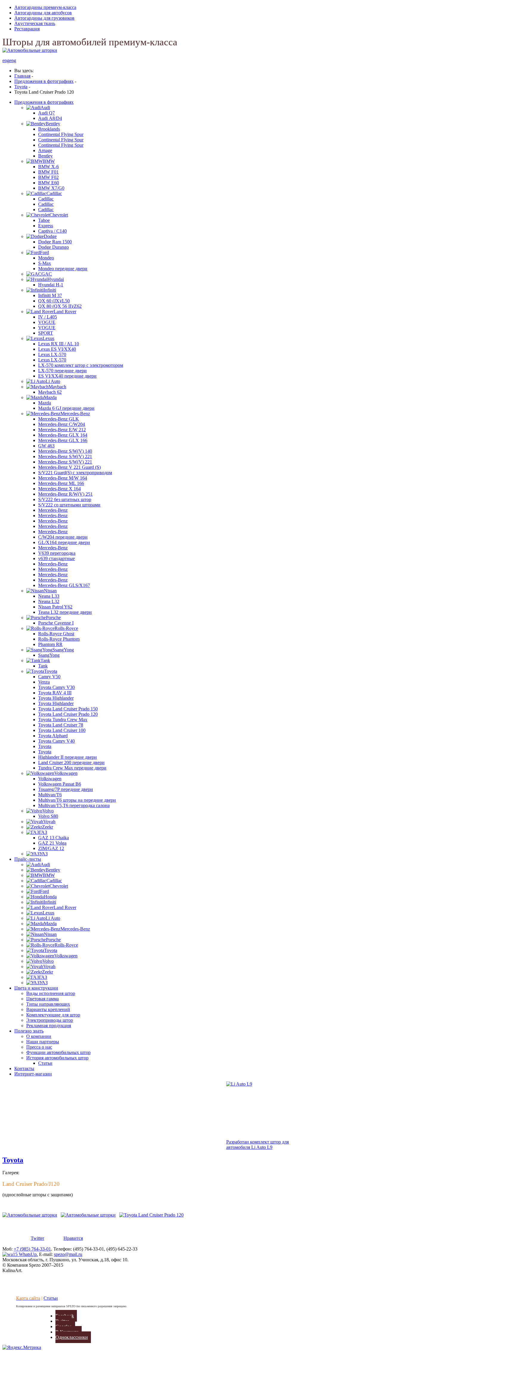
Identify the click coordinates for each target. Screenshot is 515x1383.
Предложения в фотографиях (44, 102)
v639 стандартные (56, 558)
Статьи (45, 1063)
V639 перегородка (56, 553)
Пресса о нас (39, 1047)
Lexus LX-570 (52, 354)
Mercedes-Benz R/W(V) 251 (65, 494)
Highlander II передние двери (67, 757)
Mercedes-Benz (53, 510)
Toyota (44, 746)
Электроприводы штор (49, 1020)
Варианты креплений (48, 1009)
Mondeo (46, 257)
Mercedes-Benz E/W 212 (62, 429)
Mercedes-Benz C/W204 (61, 424)
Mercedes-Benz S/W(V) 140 (65, 451)
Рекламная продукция (48, 1025)
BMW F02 (48, 177)
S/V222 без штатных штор (64, 499)
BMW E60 (48, 182)
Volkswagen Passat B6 (59, 783)
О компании (38, 1036)
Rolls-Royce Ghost (56, 633)
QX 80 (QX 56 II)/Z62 (60, 306)
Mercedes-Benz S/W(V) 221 (65, 456)
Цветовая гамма (42, 998)
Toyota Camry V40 (56, 741)
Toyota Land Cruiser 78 (60, 724)
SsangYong (49, 655)
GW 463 (46, 445)
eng (5, 60)
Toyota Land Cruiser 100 (62, 730)
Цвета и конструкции (36, 987)
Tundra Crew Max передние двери (72, 767)
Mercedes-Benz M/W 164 (62, 477)
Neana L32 (48, 601)
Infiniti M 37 (50, 295)
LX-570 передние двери (62, 370)
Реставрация (27, 28)
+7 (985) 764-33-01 (32, 1248)
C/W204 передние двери (63, 537)
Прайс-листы (27, 859)
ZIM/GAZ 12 (51, 848)
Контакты (24, 1068)
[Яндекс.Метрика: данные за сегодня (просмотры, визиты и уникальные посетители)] (21, 1347)
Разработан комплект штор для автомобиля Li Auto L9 (257, 1144)
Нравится (73, 1238)
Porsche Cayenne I (56, 622)
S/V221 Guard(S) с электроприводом (75, 472)
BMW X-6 (48, 166)
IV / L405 (47, 316)
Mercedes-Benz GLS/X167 (64, 585)
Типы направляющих (48, 1004)
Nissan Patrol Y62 (55, 606)
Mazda (44, 402)
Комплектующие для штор (53, 1014)
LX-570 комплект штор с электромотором (80, 365)
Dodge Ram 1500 (55, 241)
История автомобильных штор (57, 1057)
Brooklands (49, 129)
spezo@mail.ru (68, 1254)
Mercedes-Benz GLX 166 (62, 440)
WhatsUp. (28, 1254)
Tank (43, 665)
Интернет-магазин (33, 1073)
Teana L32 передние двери (65, 612)
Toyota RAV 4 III (55, 692)
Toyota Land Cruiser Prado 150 (68, 708)
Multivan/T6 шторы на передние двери (77, 800)
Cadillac (46, 198)
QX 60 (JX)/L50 (54, 300)
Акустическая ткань (34, 23)
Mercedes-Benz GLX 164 (62, 435)
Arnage (45, 150)
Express (45, 225)
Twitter (37, 1238)
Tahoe (44, 220)
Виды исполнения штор (50, 993)
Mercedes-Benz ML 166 (61, 483)
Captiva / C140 (52, 231)
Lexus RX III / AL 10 (58, 343)
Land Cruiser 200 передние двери (71, 762)
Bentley (45, 155)
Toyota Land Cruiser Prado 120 (68, 714)
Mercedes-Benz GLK (58, 418)
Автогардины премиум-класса (45, 7)
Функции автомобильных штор (58, 1052)
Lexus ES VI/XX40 (57, 349)
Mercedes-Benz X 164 (59, 488)
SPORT (45, 333)
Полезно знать (29, 1030)
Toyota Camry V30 (56, 687)
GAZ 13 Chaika (53, 837)
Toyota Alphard (53, 735)
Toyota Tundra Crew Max (62, 719)
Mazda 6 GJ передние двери (66, 408)
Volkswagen (49, 778)
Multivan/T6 (50, 794)
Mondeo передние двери (62, 268)
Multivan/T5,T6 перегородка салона (74, 805)
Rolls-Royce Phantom (59, 639)
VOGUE (46, 322)
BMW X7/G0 (51, 188)
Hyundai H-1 (50, 284)
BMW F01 (48, 171)
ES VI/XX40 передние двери (67, 375)
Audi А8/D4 (50, 118)
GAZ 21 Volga (52, 843)
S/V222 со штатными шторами (69, 504)
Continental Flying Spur (60, 134)
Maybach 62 (50, 392)
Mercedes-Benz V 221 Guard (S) (69, 467)
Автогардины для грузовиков (44, 18)
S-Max (44, 263)
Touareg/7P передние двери (65, 789)
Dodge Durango (53, 247)
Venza (44, 681)
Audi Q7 (46, 112)
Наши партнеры (42, 1041)
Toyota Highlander (56, 698)
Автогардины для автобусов (43, 12)
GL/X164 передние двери (64, 542)
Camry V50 (49, 676)
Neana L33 (48, 596)
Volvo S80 (48, 816)
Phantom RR (50, 644)
